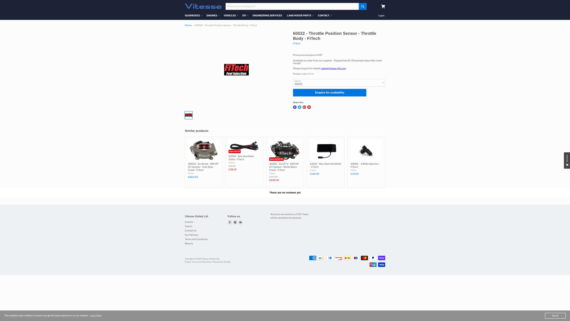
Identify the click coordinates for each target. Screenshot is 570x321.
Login (381, 15)
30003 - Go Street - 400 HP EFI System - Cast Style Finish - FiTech (203, 166)
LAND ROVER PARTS (299, 15)
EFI (244, 15)
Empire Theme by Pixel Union (198, 262)
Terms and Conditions (196, 239)
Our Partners (191, 235)
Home (188, 25)
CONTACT (324, 15)
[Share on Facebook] (295, 107)
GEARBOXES (192, 15)
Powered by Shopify (222, 262)
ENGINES (212, 15)
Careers (189, 222)
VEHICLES (230, 15)
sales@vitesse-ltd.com (333, 68)
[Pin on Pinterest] (309, 107)
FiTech (296, 43)
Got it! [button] (555, 315)
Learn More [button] (96, 315)
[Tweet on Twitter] (299, 107)
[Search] (363, 6)
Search (188, 226)
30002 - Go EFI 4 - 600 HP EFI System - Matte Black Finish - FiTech (284, 166)
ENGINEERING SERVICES (267, 15)
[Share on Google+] (304, 107)
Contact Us (191, 230)
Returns (189, 243)
